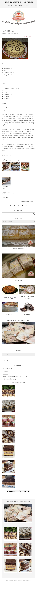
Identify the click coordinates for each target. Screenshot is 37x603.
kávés (10, 193)
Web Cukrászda (18, 17)
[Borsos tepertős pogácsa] (10, 294)
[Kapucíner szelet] (8, 472)
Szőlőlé (27, 314)
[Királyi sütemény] (18, 246)
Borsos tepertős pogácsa (10, 298)
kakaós (7, 193)
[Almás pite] (10, 312)
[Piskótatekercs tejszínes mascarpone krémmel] (8, 442)
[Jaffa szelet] (18, 277)
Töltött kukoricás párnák (27, 297)
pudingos (14, 193)
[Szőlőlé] (27, 312)
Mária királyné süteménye (9, 379)
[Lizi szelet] (8, 427)
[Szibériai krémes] (8, 397)
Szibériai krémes (7, 368)
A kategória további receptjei (18, 491)
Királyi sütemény (18, 249)
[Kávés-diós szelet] (8, 487)
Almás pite (10, 314)
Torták (8, 192)
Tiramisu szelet (24, 172)
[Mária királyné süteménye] (8, 457)
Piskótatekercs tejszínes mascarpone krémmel (15, 376)
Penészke (5, 371)
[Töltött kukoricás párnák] (27, 293)
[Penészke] (8, 412)
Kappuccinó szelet (5, 187)
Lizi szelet (5, 374)
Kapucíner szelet (6, 172)
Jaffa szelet (18, 280)
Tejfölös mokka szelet (15, 172)
